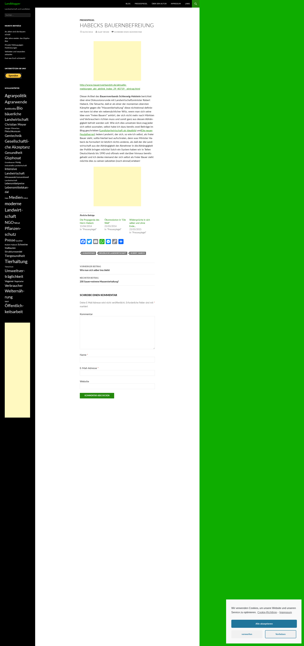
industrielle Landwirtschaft (16, 166)
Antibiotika (10, 109)
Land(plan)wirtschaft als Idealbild (118, 130)
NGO (9, 223)
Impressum (285, 612)
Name (84, 355)
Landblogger (12, 3)
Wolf (7, 302)
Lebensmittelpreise (14, 183)
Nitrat (17, 223)
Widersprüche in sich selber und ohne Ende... (139, 223)
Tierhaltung (16, 261)
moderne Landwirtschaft (14, 210)
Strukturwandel (13, 251)
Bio (20, 108)
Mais (6, 198)
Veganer (9, 281)
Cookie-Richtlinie (267, 612)
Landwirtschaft (11, 180)
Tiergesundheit (15, 256)
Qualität (19, 241)
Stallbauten (10, 248)
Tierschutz (9, 267)
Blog (128, 4)
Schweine (23, 244)
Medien (16, 197)
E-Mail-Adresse (89, 368)
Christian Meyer (15, 124)
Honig (18, 162)
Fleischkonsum (12, 131)
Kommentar (86, 314)
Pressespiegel (141, 4)
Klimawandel (10, 177)
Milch (25, 198)
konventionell (23, 177)
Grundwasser (10, 162)
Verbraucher (14, 285)
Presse (10, 240)
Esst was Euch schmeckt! (15, 58)
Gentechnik (13, 136)
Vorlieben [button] (281, 634)
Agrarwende (88, 253)
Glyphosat (13, 158)
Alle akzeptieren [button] (264, 623)
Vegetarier (19, 281)
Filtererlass (15, 128)
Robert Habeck (138, 253)
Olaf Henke (103, 32)
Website (84, 381)
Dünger (7, 128)
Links (187, 4)
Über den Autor (159, 4)
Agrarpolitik (16, 96)
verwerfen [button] (247, 634)
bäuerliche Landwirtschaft (112, 253)
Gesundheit (13, 152)
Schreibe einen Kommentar (128, 32)
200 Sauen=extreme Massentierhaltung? (99, 280)
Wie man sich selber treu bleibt (95, 268)
